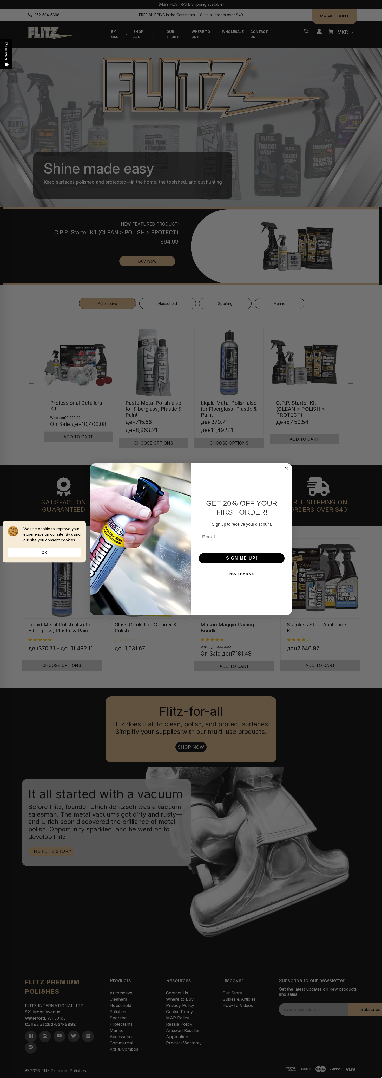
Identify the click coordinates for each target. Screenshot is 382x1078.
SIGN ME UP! (242, 558)
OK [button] (44, 552)
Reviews (6, 51)
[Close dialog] (287, 469)
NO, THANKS (241, 574)
